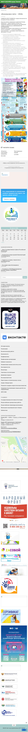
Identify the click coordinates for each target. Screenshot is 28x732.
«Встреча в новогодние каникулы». (4, 152)
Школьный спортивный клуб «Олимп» (11, 407)
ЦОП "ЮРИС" (21, 728)
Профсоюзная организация (8, 359)
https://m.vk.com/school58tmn (9, 428)
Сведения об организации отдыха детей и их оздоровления (13, 388)
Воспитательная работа (7, 351)
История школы (5, 346)
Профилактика (5, 356)
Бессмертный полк (6, 377)
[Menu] (26, 1)
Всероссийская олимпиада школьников (12, 405)
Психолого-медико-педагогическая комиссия (13, 385)
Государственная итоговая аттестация (11, 399)
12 (10, 235)
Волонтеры (4, 369)
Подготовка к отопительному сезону (11, 380)
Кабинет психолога (6, 362)
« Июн (2, 242)
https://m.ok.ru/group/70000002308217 (11, 431)
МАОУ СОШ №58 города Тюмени (11, 1)
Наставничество (5, 367)
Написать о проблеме (9, 199)
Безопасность (4, 354)
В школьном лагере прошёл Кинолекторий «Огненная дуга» (13, 255)
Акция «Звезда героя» (7, 382)
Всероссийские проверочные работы (11, 402)
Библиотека (4, 410)
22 (21, 237)
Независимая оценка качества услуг (11, 364)
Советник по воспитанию (8, 372)
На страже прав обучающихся (10, 265)
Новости (3, 10)
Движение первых (6, 375)
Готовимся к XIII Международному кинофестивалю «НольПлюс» (11, 269)
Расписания (4, 348)
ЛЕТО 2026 (4, 392)
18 (7, 237)
